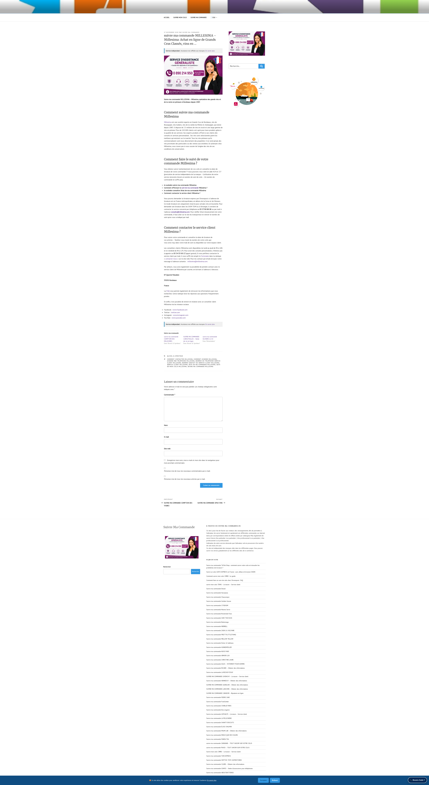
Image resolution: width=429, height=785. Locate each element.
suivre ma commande (190, 32)
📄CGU (212, 17)
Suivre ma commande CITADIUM (217, 605)
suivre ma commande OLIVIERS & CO (210, 338)
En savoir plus (210, 51)
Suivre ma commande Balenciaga (217, 622)
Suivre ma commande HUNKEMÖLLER (219, 647)
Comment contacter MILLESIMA (180, 359)
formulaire (205, 256)
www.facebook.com (180, 310)
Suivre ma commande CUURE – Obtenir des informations (225, 764)
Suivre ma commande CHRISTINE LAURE (219, 660)
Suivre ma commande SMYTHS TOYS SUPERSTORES (224, 760)
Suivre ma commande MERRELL (216, 626)
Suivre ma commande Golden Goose (218, 601)
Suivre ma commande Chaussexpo (217, 597)
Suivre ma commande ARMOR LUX (218, 656)
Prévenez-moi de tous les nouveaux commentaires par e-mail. (187, 471)
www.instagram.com (180, 315)
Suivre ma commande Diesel (216, 589)
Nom (166, 425)
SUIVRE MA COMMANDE (199, 17)
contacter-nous (171, 259)
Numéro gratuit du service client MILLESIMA (200, 363)
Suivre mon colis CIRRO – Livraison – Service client (223, 752)
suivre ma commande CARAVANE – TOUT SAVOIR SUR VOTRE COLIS (229, 743)
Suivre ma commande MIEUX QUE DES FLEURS (222, 735)
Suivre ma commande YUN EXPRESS (218, 756)
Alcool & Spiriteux (175, 356)
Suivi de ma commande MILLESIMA (202, 364)
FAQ (168, 291)
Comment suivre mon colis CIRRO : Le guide (221, 576)
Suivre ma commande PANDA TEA (217, 739)
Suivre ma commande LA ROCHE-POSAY (219, 672)
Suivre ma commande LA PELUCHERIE (219, 718)
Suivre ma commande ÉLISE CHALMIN (219, 727)
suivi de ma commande (189, 188)
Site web (167, 448)
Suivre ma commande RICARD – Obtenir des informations (225, 668)
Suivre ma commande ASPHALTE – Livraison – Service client (226, 714)
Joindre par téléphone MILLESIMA (181, 361)
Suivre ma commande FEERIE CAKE (218, 697)
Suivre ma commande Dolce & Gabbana (219, 643)
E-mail (166, 437)
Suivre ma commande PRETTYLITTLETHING (221, 635)
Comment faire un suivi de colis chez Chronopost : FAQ (224, 580)
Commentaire (169, 395)
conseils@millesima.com (180, 212)
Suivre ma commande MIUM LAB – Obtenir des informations (226, 731)
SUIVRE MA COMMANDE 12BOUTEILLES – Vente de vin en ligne (191, 339)
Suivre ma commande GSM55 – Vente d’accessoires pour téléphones (229, 768)
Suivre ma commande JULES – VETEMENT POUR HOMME (225, 664)
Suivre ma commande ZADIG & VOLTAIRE (220, 630)
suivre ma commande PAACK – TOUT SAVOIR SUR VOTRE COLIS (227, 748)
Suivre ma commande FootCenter (217, 702)
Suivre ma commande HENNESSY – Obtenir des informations (226, 681)
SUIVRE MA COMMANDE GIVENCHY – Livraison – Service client (227, 676)
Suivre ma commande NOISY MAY (217, 651)
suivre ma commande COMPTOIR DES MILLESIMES (171, 339)
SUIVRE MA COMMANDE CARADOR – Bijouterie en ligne (224, 693)
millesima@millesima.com (197, 261)
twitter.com (175, 312)
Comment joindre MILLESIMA (205, 359)
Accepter (263, 780)
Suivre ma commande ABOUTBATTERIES (220, 773)
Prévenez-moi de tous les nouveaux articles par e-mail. (184, 479)
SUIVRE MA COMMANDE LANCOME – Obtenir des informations (227, 689)
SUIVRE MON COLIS (180, 17)
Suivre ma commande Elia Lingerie (218, 710)
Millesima (167, 122)
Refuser (275, 780)
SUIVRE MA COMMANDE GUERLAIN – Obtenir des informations (227, 685)
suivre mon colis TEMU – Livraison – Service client (223, 585)
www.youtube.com (179, 318)
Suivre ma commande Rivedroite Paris (219, 614)
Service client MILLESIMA (177, 364)
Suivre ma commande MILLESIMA (200, 366)
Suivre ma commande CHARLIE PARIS (218, 706)
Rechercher (167, 567)
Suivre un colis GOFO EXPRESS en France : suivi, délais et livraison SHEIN (230, 572)
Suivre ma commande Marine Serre (218, 610)
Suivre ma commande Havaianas (217, 593)
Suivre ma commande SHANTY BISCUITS (220, 722)
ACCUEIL (166, 17)
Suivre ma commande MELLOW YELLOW (219, 639)
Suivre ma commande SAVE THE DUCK (219, 618)
